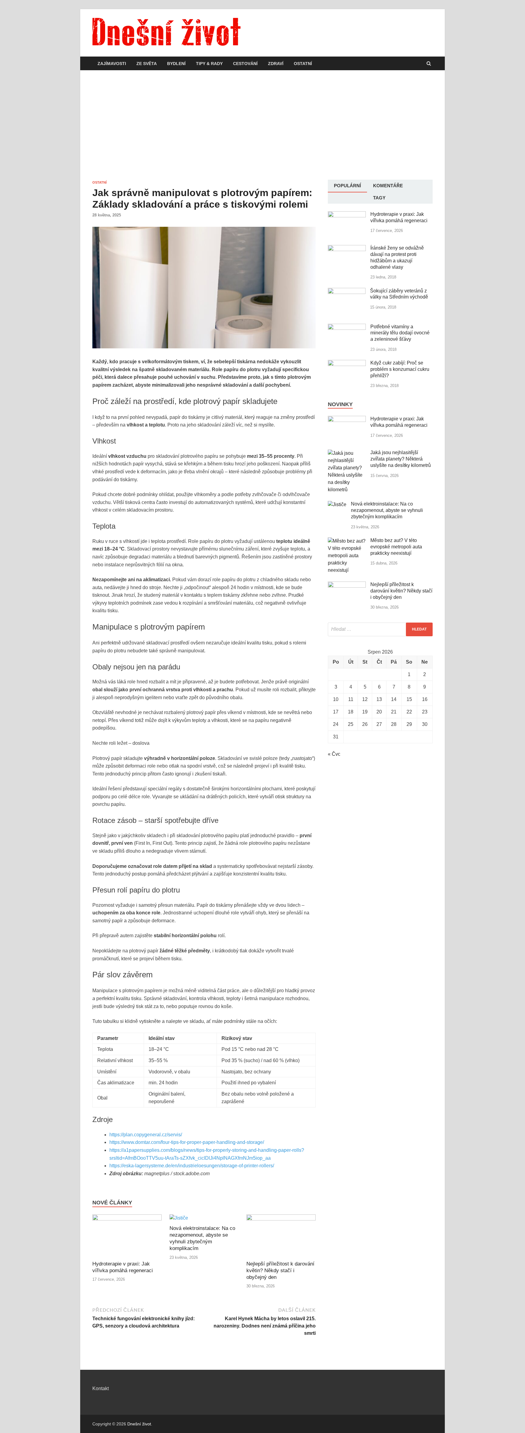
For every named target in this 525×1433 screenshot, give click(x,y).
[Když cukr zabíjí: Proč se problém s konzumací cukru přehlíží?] (347, 363)
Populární (347, 185)
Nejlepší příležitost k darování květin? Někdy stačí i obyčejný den (280, 1270)
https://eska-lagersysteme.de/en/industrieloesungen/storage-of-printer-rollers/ (191, 1165)
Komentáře (388, 185)
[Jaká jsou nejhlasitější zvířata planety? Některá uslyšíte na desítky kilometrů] (347, 453)
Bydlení (176, 63)
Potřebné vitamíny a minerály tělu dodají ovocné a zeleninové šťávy (400, 333)
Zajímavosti (112, 63)
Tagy (379, 197)
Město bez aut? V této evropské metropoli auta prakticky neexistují (396, 547)
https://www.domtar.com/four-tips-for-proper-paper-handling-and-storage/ (186, 1142)
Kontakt (100, 1388)
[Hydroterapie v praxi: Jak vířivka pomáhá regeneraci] (127, 1218)
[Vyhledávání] (380, 629)
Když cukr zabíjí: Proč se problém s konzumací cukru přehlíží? (399, 369)
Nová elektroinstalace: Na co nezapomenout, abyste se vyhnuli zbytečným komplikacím (387, 510)
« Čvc (334, 754)
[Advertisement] (262, 124)
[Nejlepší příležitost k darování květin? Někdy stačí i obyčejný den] (281, 1218)
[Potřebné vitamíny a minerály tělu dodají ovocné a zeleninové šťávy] (347, 327)
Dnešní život (139, 1423)
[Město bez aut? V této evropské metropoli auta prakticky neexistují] (347, 541)
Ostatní (303, 63)
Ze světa (146, 63)
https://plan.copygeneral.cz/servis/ (145, 1134)
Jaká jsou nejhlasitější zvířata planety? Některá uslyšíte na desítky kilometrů (400, 459)
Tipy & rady (209, 63)
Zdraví (275, 63)
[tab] (347, 186)
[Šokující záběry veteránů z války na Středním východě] (346, 291)
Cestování (245, 63)
